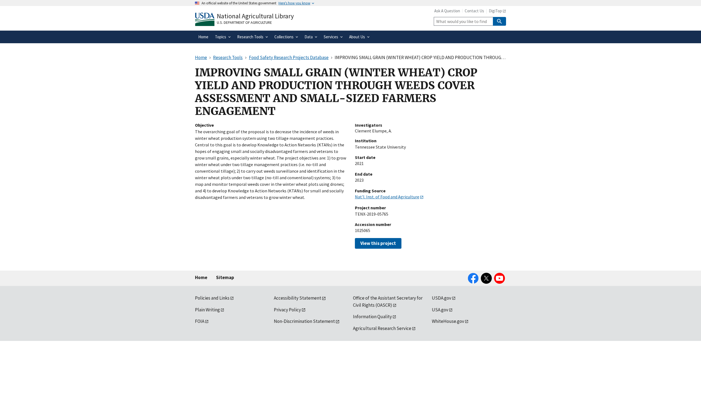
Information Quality (372, 317)
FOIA (199, 321)
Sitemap (225, 277)
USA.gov (440, 310)
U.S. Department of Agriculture (244, 22)
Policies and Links (212, 298)
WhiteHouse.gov (448, 321)
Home (201, 277)
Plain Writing (207, 310)
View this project (378, 243)
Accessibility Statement (297, 298)
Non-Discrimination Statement (304, 321)
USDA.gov (441, 298)
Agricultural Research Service (382, 328)
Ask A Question (447, 11)
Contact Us (474, 11)
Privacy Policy (287, 310)
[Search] (499, 21)
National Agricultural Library (255, 16)
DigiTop (495, 10)
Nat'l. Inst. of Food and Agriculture (387, 196)
